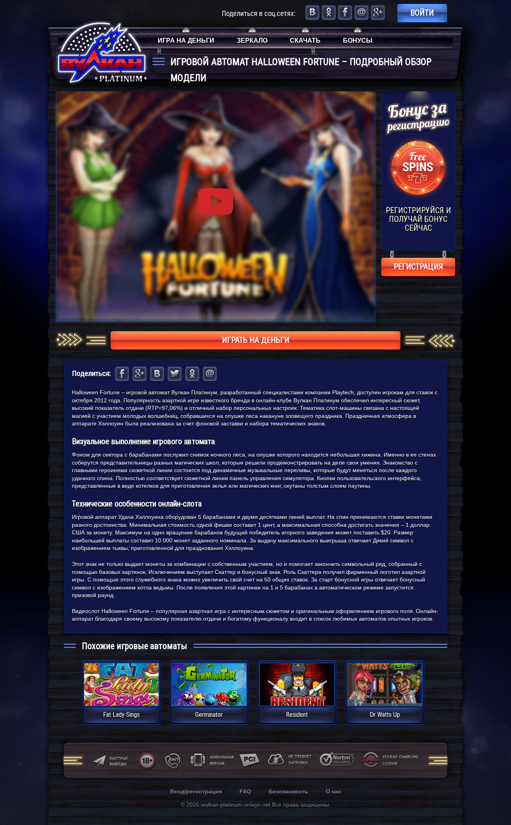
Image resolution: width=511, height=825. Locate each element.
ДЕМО (121, 694)
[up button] (493, 797)
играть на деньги (255, 340)
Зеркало (252, 40)
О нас (333, 791)
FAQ (245, 791)
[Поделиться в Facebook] (345, 13)
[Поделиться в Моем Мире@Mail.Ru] (361, 13)
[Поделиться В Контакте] (312, 13)
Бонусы (357, 40)
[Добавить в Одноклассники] (329, 13)
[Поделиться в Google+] (378, 13)
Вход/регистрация (196, 791)
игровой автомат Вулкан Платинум (171, 392)
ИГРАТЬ (121, 679)
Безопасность (288, 791)
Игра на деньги (186, 40)
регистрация (418, 266)
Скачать (305, 40)
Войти (422, 13)
